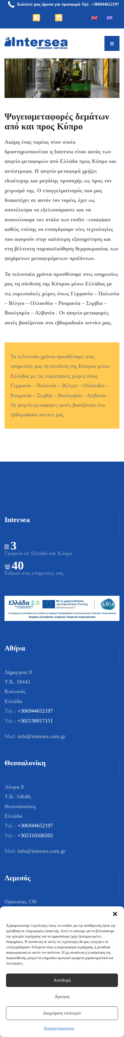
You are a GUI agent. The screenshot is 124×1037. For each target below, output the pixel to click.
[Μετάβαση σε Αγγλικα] (94, 27)
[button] (115, 914)
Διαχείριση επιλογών (62, 1013)
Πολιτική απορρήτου (59, 1028)
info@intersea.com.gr (41, 736)
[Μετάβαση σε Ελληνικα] (110, 27)
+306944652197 (35, 711)
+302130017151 (35, 721)
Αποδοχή (62, 980)
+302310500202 (35, 835)
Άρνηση (62, 996)
